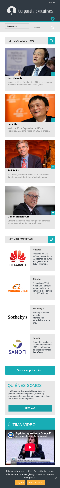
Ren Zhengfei (15, 78)
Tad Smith (13, 170)
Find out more (36, 482)
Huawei (37, 249)
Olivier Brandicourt (18, 216)
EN (50, 3)
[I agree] (56, 477)
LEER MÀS (30, 408)
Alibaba (37, 279)
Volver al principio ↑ (30, 370)
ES (54, 3)
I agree (20, 482)
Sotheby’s (38, 308)
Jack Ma (12, 124)
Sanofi (36, 338)
